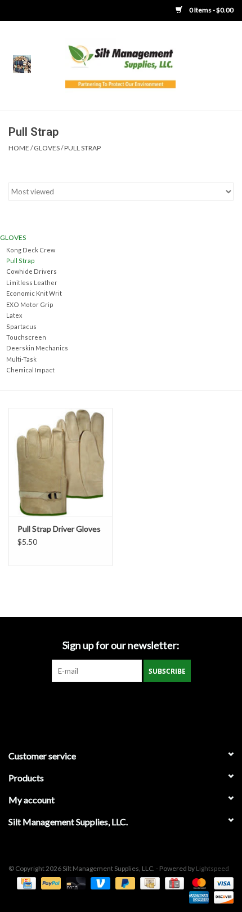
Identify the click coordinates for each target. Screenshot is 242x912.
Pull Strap (82, 148)
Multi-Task (21, 359)
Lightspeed (212, 868)
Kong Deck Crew (30, 249)
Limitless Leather (31, 282)
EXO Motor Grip (29, 304)
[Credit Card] (25, 882)
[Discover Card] (222, 896)
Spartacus (21, 326)
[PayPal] (49, 882)
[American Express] (197, 896)
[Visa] (222, 882)
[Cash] (148, 882)
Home (18, 148)
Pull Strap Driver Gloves (59, 528)
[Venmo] (99, 882)
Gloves (47, 148)
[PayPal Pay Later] (123, 882)
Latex (14, 315)
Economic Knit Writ (34, 293)
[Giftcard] (173, 882)
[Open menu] (22, 63)
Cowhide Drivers (31, 271)
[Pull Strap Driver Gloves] (60, 462)
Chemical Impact (30, 369)
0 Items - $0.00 (211, 10)
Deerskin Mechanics (37, 348)
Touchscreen (26, 337)
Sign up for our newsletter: (121, 645)
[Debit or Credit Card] (74, 882)
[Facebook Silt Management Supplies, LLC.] (121, 705)
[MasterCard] (197, 882)
